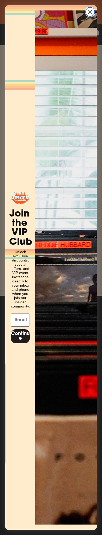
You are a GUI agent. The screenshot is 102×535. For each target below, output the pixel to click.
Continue (20, 336)
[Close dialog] (90, 11)
